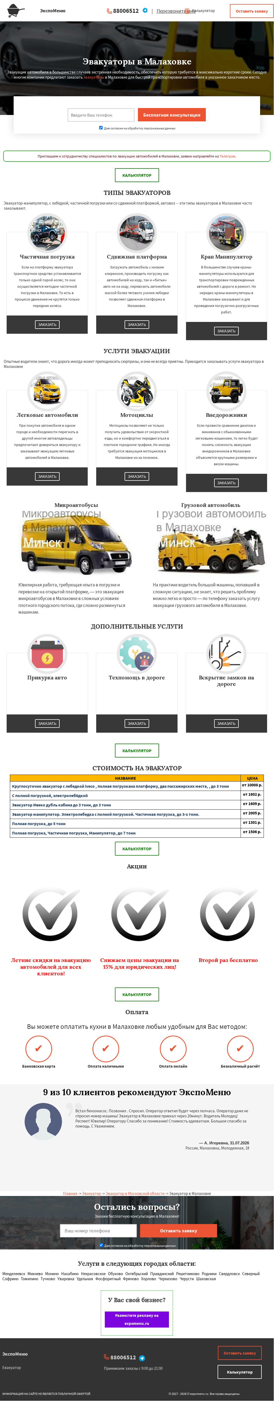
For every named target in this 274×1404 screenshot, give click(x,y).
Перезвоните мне (176, 11)
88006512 (126, 10)
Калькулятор (203, 10)
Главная (70, 1193)
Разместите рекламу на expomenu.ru (137, 1319)
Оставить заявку (252, 11)
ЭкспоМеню (15, 1354)
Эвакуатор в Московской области (135, 1193)
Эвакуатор (91, 1193)
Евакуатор (11, 1367)
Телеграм (227, 156)
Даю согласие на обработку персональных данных (139, 128)
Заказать (47, 324)
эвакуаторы (93, 77)
